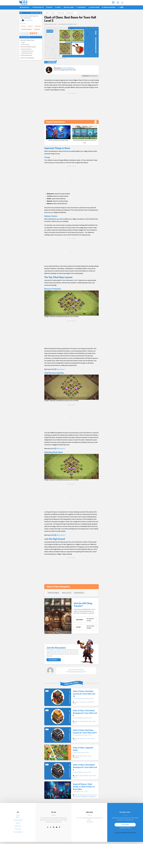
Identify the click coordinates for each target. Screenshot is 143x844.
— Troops (22, 42)
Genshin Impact (82, 7)
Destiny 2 (50, 7)
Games (53, 13)
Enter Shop (79, 619)
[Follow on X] (47, 827)
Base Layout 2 (60, 448)
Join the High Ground (26, 55)
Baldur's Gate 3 (25, 7)
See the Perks (125, 824)
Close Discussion (53, 659)
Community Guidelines (18, 820)
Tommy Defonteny (28, 20)
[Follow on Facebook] (50, 827)
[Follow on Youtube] (56, 827)
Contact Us (18, 823)
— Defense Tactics (24, 44)
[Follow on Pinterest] (59, 827)
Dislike (38, 26)
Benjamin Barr (93, 75)
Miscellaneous (79, 593)
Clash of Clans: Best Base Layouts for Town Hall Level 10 (84, 693)
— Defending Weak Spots (26, 53)
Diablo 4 (59, 7)
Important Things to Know (27, 40)
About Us (18, 817)
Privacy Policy (18, 829)
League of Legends (94, 7)
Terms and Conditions (17, 832)
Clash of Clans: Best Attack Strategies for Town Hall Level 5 (85, 713)
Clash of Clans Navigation (27, 58)
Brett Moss (77, 791)
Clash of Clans (60, 13)
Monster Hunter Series (109, 7)
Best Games (82, 795)
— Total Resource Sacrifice (26, 51)
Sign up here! (82, 672)
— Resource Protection (25, 49)
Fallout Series (70, 7)
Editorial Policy (18, 826)
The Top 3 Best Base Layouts (28, 47)
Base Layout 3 (60, 535)
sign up (57, 820)
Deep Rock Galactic (39, 7)
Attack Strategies (53, 593)
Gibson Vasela (77, 752)
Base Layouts (70, 13)
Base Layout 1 (60, 369)
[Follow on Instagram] (53, 827)
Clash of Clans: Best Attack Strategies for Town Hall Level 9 (85, 767)
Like (31, 26)
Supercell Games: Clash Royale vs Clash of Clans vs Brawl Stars (84, 786)
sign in (75, 670)
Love (24, 26)
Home (47, 13)
